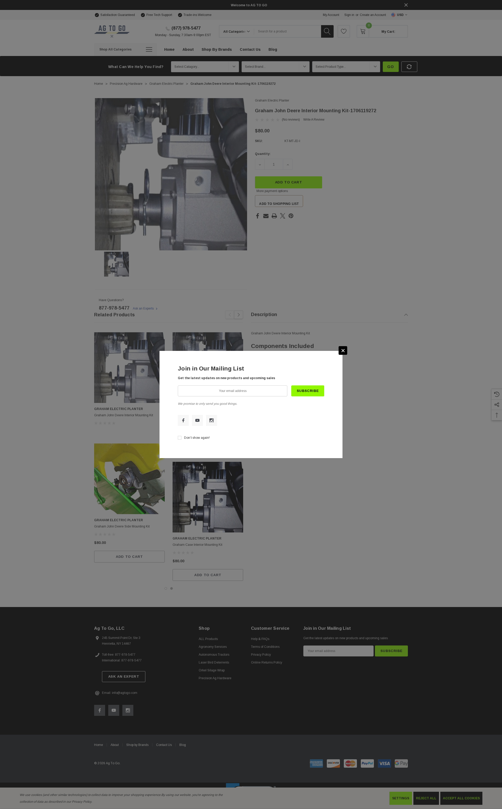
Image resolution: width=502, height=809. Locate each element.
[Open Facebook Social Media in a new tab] (183, 420)
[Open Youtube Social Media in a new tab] (197, 420)
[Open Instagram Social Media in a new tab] (211, 420)
